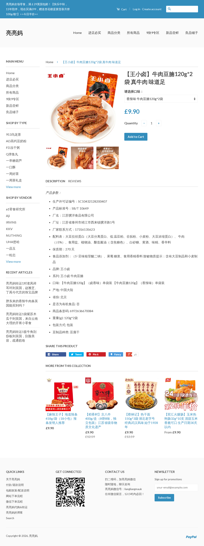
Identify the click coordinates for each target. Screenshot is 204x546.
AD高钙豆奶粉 (16, 141)
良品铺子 (191, 32)
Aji (8, 216)
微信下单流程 (14, 501)
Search (10, 518)
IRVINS (11, 222)
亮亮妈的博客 (14, 512)
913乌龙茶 (13, 134)
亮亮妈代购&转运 (16, 507)
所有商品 (133, 32)
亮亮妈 (14, 32)
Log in (136, 9)
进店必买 (94, 32)
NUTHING (14, 235)
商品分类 (114, 32)
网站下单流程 (14, 496)
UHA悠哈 (13, 242)
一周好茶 (12, 173)
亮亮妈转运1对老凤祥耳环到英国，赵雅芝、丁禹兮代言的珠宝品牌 (22, 287)
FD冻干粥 (13, 147)
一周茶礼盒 (14, 180)
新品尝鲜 (172, 32)
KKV (9, 229)
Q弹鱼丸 (12, 154)
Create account (152, 9)
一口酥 (11, 167)
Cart (124, 9)
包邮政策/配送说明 (17, 490)
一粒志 (11, 255)
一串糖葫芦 (14, 160)
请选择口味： (133, 91)
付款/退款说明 (15, 484)
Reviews (74, 181)
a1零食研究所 (15, 209)
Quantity (131, 123)
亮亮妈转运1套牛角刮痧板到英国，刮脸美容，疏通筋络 (21, 336)
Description (55, 181)
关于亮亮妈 (13, 479)
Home (77, 32)
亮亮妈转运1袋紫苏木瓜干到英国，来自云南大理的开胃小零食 (22, 318)
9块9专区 (152, 32)
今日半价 (29, 14)
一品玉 (11, 248)
